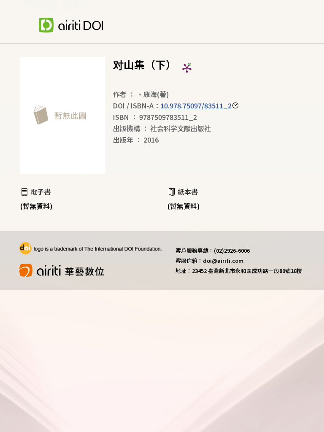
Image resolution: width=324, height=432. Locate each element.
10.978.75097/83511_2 (196, 105)
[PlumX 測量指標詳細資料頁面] (186, 67)
